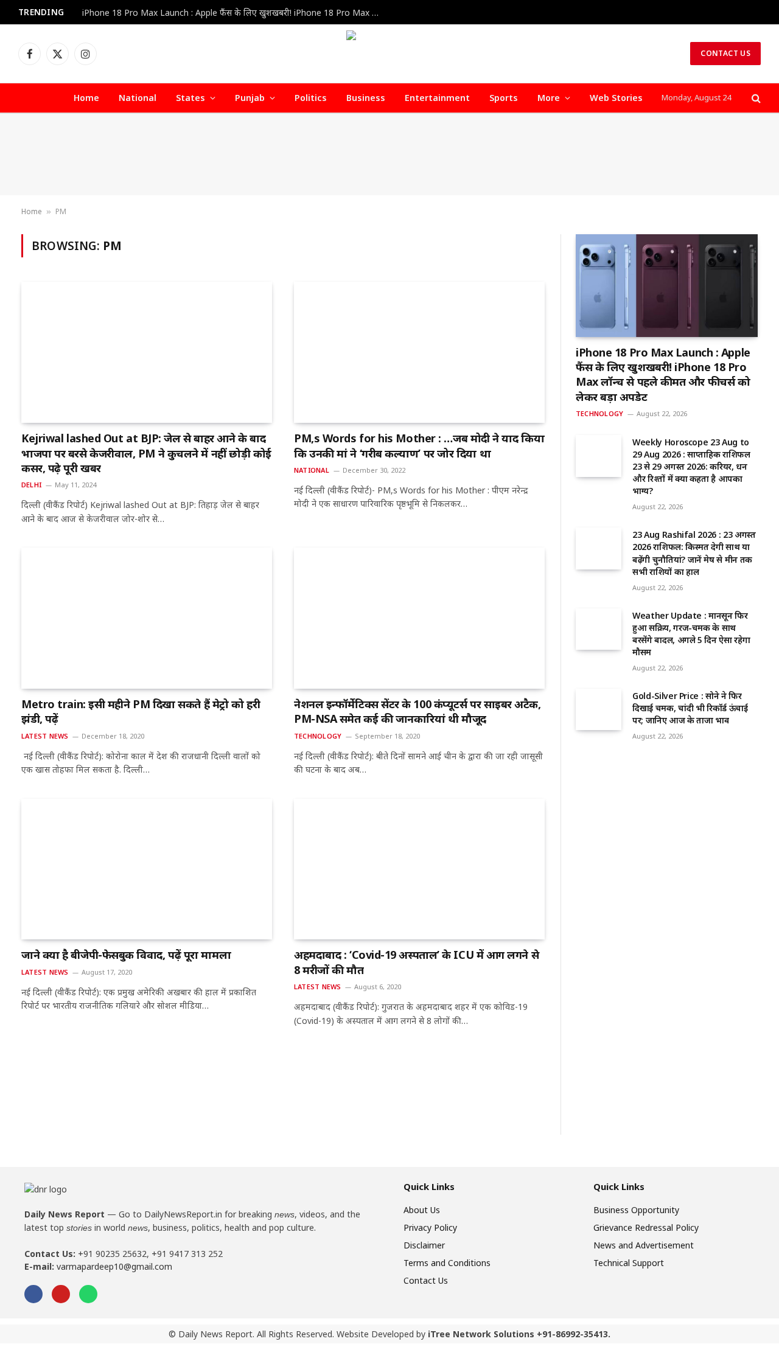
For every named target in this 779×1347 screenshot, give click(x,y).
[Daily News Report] (389, 53)
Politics (311, 97)
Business (365, 97)
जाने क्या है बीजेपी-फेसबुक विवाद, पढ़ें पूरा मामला (126, 954)
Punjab (250, 97)
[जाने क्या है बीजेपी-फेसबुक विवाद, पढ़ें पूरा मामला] (146, 869)
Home (86, 97)
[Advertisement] (389, 154)
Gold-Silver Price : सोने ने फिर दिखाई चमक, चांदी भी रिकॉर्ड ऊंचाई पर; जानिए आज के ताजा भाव (690, 708)
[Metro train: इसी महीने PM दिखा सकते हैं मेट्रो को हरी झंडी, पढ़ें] (146, 618)
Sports (503, 97)
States (190, 97)
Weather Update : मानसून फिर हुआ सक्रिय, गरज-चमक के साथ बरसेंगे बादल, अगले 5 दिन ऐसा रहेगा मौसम (691, 634)
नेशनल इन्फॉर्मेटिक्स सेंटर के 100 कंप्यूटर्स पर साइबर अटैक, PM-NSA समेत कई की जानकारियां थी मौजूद (417, 711)
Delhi (31, 484)
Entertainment (437, 97)
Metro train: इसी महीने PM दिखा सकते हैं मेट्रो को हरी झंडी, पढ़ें (140, 711)
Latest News (44, 735)
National (137, 97)
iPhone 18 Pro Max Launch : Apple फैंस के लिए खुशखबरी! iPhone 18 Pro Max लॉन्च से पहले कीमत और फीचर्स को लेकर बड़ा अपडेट (234, 12)
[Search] (755, 98)
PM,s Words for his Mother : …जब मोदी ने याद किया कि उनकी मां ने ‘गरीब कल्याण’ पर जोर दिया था (419, 445)
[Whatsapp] (88, 1294)
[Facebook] (33, 1294)
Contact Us (725, 53)
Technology (317, 735)
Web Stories (616, 97)
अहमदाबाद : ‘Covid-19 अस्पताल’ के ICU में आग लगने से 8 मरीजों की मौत (416, 961)
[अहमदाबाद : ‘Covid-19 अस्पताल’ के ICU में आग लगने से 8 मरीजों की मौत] (419, 869)
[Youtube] (61, 1294)
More (548, 97)
